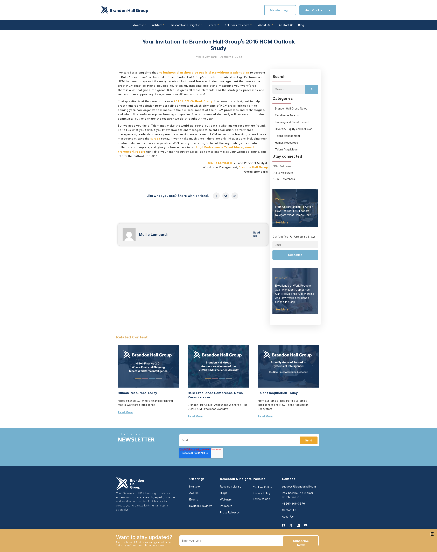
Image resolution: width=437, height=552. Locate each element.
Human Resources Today (137, 393)
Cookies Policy (262, 487)
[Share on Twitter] (225, 195)
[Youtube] (305, 525)
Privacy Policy (262, 493)
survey (155, 138)
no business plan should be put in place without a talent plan (204, 72)
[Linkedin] (298, 525)
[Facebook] (283, 525)
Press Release (199, 397)
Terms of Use (261, 499)
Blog (301, 25)
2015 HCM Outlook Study (193, 101)
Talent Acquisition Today (278, 393)
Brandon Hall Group (253, 167)
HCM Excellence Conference (210, 393)
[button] (432, 534)
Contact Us (286, 25)
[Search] (311, 89)
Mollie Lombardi (220, 163)
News (238, 393)
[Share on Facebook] (216, 195)
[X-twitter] (291, 525)
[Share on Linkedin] (234, 195)
